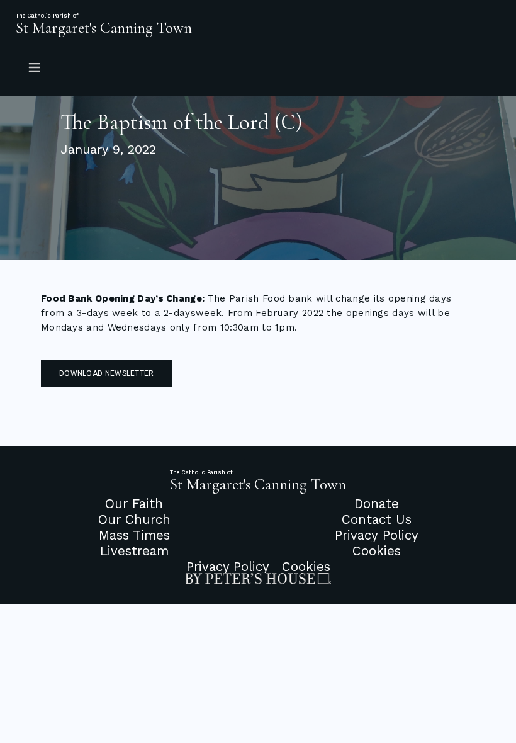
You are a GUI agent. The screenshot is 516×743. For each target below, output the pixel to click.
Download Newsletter (106, 373)
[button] (258, 67)
